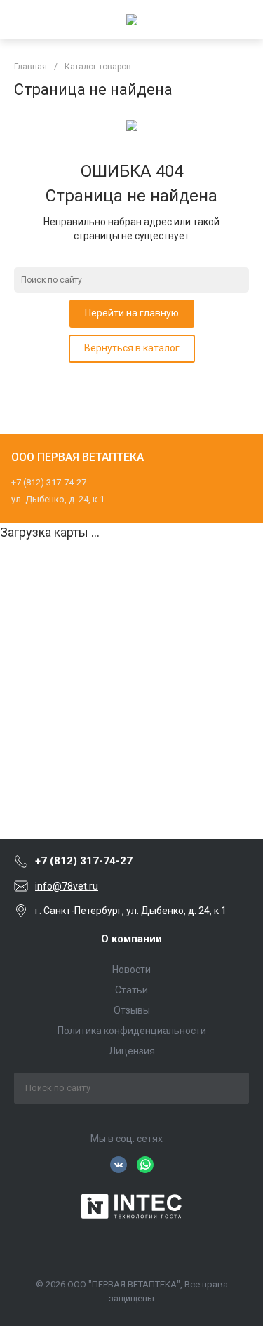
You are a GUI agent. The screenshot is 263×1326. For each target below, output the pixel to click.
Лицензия (132, 1051)
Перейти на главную (132, 313)
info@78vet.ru (66, 886)
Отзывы (132, 1010)
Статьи (131, 990)
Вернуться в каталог (132, 348)
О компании (131, 938)
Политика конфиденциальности (132, 1030)
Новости (131, 969)
